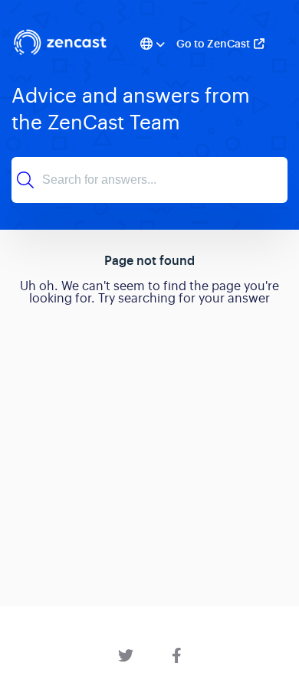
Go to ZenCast (213, 43)
